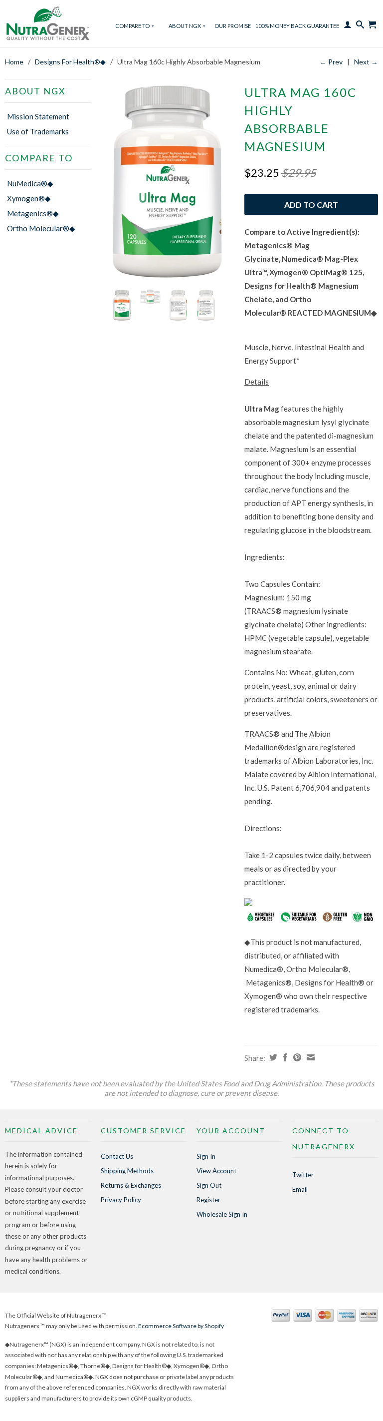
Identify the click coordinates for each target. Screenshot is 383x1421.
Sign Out (208, 1185)
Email (300, 1189)
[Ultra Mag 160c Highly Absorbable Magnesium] (167, 181)
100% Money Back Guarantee (297, 25)
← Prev (331, 61)
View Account (216, 1171)
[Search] (360, 26)
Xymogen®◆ (29, 198)
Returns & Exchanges (131, 1185)
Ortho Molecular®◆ (41, 228)
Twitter (303, 1175)
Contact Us (117, 1156)
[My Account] (348, 26)
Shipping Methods (127, 1171)
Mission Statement (38, 116)
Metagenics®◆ (33, 213)
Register (208, 1200)
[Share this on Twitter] (272, 1057)
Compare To (134, 25)
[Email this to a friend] (309, 1057)
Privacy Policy (121, 1200)
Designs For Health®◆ (70, 61)
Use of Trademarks (38, 131)
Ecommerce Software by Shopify (181, 1326)
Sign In (205, 1156)
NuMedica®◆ (30, 183)
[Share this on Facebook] (284, 1057)
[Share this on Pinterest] (296, 1057)
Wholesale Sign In (221, 1214)
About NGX (187, 25)
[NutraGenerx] (48, 24)
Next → (366, 61)
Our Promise (232, 25)
